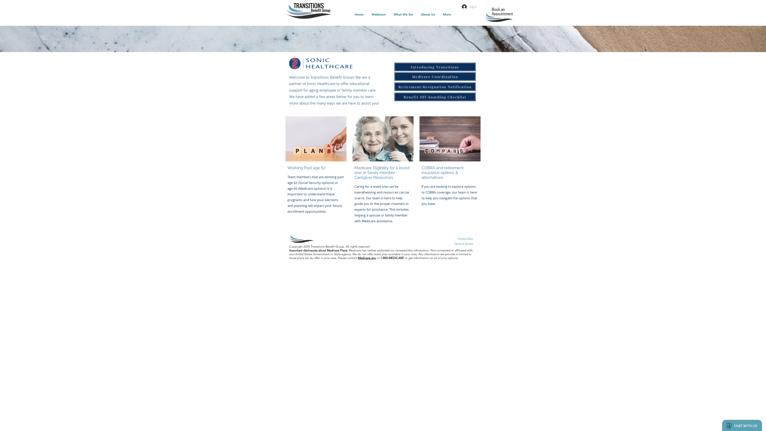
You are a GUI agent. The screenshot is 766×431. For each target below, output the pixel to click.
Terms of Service (463, 243)
